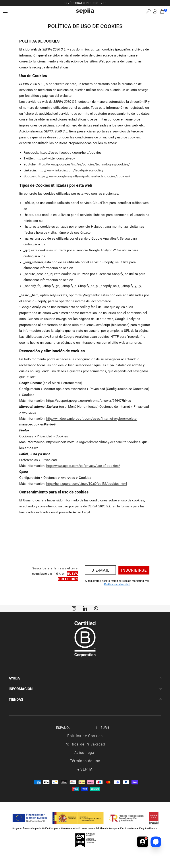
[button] (148, 11)
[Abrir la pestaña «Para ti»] (142, 840)
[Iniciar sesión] (155, 11)
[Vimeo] (85, 608)
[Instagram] (74, 608)
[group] (85, 3)
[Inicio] (85, 11)
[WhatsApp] (96, 608)
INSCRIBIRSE (134, 570)
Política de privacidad (117, 584)
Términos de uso (85, 760)
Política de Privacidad (85, 744)
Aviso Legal (85, 752)
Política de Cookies (85, 735)
